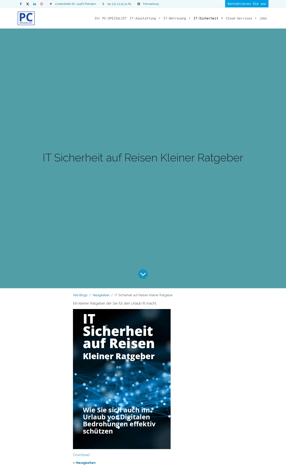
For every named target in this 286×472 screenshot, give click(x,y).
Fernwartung (151, 3)
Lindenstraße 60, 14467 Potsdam (75, 3)
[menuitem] (110, 18)
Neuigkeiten (101, 295)
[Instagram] (42, 4)
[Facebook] (21, 4)
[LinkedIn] (35, 4)
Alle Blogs (80, 295)
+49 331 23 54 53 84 (119, 3)
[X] (28, 4)
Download (81, 455)
